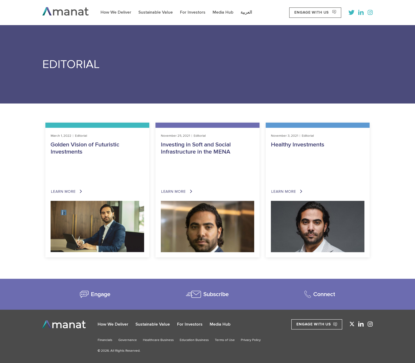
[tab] (95, 294)
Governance (127, 340)
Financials (105, 340)
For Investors (192, 12)
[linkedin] (361, 13)
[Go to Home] (65, 12)
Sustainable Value (155, 12)
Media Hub (223, 12)
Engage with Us (313, 324)
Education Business (194, 340)
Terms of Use (225, 340)
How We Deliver (116, 12)
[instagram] (370, 13)
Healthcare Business (158, 340)
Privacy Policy (251, 340)
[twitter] (351, 13)
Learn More (63, 191)
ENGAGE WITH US (312, 12)
